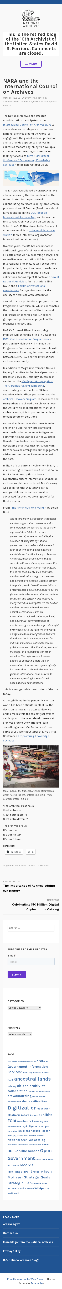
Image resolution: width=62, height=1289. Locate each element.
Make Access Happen (36, 1130)
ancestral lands (32, 1079)
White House (26, 1188)
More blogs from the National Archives (28, 1242)
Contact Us (10, 1233)
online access (27, 1151)
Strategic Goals (37, 1177)
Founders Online (26, 1121)
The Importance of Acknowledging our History (29, 886)
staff (20, 1177)
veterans (13, 1188)
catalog (12, 1086)
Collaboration (11, 101)
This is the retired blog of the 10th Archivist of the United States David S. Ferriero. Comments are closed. (31, 44)
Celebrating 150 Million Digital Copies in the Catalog (35, 905)
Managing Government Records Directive (26, 1135)
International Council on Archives (30, 865)
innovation (12, 1131)
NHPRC (46, 1144)
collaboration (17, 1091)
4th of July (27, 1072)
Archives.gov (11, 1224)
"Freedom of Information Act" (22, 1061)
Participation (40, 101)
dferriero (30, 97)
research (38, 1171)
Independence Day (16, 1126)
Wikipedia (41, 1188)
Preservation (13, 1166)
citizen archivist (31, 1086)
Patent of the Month (44, 1159)
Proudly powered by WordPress (25, 1279)
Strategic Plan (20, 1183)
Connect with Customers (39, 1091)
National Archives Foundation (24, 1144)
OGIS (12, 1151)
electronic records (19, 1115)
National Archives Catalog (26, 1140)
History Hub (42, 1121)
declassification (34, 1101)
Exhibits (45, 1115)
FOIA (12, 1120)
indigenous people (37, 1126)
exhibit (35, 1115)
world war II (13, 1193)
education (43, 1108)
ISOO (20, 1131)
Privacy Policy (11, 1251)
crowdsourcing (20, 1096)
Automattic (37, 1283)
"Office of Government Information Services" (30, 1066)
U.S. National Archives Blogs (21, 1260)
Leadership (26, 101)
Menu (33, 63)
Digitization (22, 1108)
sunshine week (39, 1183)
